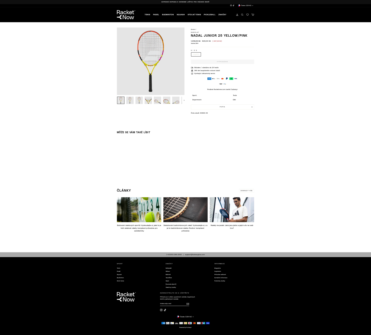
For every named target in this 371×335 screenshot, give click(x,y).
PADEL (156, 15)
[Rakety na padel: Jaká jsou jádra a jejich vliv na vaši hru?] (232, 209)
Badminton (120, 277)
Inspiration (217, 271)
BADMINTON (168, 15)
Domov (193, 29)
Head (167, 281)
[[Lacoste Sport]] (171, 284)
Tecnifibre (169, 277)
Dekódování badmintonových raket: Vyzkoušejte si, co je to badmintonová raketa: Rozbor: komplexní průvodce (185, 228)
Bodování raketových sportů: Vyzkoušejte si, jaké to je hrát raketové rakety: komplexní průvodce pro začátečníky (139, 228)
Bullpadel (169, 268)
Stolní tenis (120, 281)
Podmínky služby (219, 281)
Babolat (195, 32)
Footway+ (234, 89)
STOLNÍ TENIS (194, 15)
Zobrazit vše (247, 190)
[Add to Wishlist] (119, 141)
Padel (118, 271)
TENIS (147, 15)
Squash (119, 274)
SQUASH (181, 15)
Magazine (217, 268)
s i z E (194, 50)
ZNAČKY (222, 15)
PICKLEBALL (210, 15)
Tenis (118, 268)
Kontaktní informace (220, 277)
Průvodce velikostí (220, 274)
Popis (222, 107)
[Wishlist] (247, 15)
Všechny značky (171, 287)
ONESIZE (196, 54)
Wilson (168, 271)
